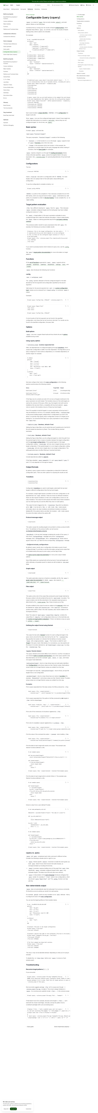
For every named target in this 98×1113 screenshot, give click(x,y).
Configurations (80, 19)
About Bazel (6, 9)
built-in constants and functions (43, 655)
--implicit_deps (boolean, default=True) (85, 39)
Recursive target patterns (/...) (85, 80)
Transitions (80, 53)
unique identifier (43, 113)
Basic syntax (80, 16)
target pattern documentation (42, 252)
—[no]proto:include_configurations (87, 58)
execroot (59, 605)
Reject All (6, 1108)
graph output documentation (34, 580)
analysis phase (59, 27)
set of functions (34, 262)
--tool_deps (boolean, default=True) (84, 43)
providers (62, 676)
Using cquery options (83, 32)
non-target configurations (37, 442)
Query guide (42, 149)
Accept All (13, 1108)
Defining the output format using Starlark (85, 65)
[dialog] (17, 1105)
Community (44, 9)
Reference (30, 9)
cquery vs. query (81, 73)
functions (37, 143)
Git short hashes (49, 197)
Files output (80, 62)
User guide (23, 9)
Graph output (81, 60)
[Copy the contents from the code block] (66, 39)
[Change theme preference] (93, 5)
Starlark (42, 635)
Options (79, 28)
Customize (28, 1108)
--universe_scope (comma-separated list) (85, 35)
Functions (79, 23)
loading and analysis (56, 153)
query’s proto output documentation (38, 554)
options (65, 334)
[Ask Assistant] (68, 39)
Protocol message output (84, 55)
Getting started (15, 9)
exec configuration (51, 382)
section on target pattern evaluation (38, 619)
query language (49, 875)
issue (53, 1)
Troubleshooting (81, 78)
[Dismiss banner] (96, 1)
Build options (81, 30)
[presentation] (48, 94)
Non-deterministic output (83, 75)
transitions (61, 347)
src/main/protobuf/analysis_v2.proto (36, 531)
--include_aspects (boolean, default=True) (86, 47)
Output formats (80, 51)
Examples (81, 71)
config (79, 25)
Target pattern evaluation (83, 21)
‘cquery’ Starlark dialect (84, 68)
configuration (62, 113)
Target (28, 643)
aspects (46, 457)
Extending (37, 9)
